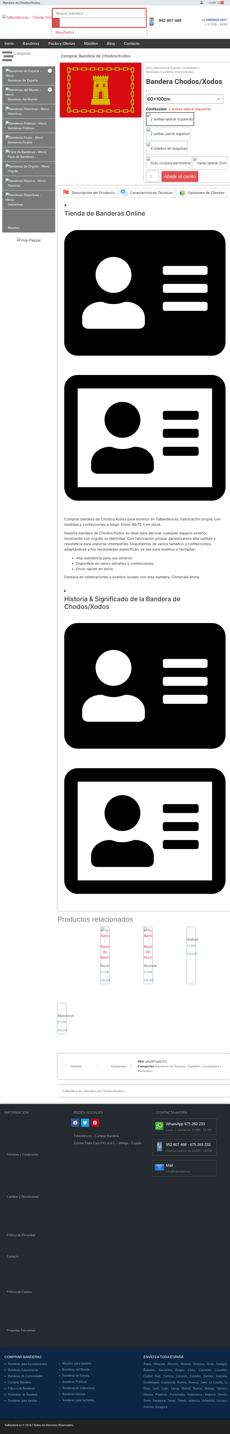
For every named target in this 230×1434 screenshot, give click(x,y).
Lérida (175, 1388)
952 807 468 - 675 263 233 (188, 1145)
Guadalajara (151, 1382)
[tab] (88, 193)
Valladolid (208, 1400)
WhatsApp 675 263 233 (185, 1124)
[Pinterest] (95, 1123)
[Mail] (159, 1167)
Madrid (185, 1388)
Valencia (193, 1400)
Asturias (198, 1364)
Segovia (210, 1394)
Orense (148, 1394)
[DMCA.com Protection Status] (107, 1188)
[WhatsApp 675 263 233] (159, 1126)
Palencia (161, 1394)
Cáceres (181, 1376)
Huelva (181, 1382)
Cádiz (191, 1370)
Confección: (156, 109)
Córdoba (195, 1376)
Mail (169, 1165)
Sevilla (222, 1394)
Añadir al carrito (180, 176)
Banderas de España (167, 68)
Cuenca (168, 1376)
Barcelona (165, 1370)
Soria (147, 1400)
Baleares (149, 1370)
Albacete (159, 1364)
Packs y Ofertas (61, 43)
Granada (221, 1376)
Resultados (64, 32)
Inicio (9, 43)
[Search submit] (56, 22)
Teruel (171, 1400)
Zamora (148, 1407)
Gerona (208, 1376)
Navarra (222, 1388)
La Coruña (216, 1382)
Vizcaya (221, 1400)
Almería (186, 1364)
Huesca (193, 1382)
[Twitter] (85, 1123)
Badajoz (221, 1364)
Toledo (182, 1400)
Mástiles (91, 43)
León (156, 1388)
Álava (147, 1364)
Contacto (132, 43)
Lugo (165, 1388)
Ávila (210, 1364)
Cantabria (205, 1370)
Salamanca (194, 1394)
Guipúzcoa (168, 1382)
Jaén (203, 1382)
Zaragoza (161, 1407)
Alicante (173, 1364)
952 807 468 (170, 20)
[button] (28, 75)
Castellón (167, 72)
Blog (111, 43)
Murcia (197, 1388)
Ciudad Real (152, 1376)
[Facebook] (75, 1123)
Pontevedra (177, 1394)
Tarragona (159, 1400)
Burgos (179, 1370)
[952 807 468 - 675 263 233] (159, 1146)
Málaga (209, 1388)
